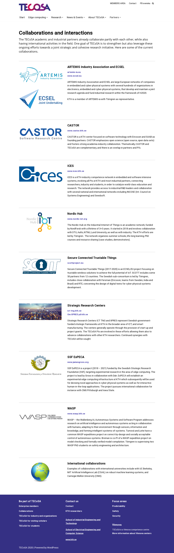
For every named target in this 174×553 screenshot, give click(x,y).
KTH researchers (74, 511)
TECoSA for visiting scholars (33, 521)
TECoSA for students (29, 526)
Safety (115, 511)
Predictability (118, 506)
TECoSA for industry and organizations (38, 516)
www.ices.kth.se (75, 171)
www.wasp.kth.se (76, 413)
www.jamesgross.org (78, 362)
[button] (47, 17)
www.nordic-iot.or (76, 219)
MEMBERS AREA (117, 3)
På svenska (145, 3)
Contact (132, 3)
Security (116, 516)
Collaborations (26, 511)
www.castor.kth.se (76, 130)
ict (68, 310)
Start (22, 17)
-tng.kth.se (75, 310)
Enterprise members (28, 506)
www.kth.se (71, 539)
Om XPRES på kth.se (77, 314)
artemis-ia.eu (74, 72)
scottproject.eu (75, 263)
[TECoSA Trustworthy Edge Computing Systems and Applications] (35, 7)
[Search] (153, 3)
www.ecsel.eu (74, 76)
